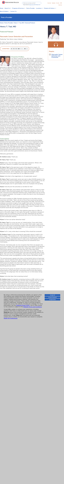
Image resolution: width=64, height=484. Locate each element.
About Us (7, 8)
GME (61, 3)
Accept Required (52, 297)
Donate (57, 3)
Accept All (52, 295)
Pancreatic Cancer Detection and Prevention (57, 56)
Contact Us (13, 11)
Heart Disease (36, 4)
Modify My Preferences (10, 318)
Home (1, 8)
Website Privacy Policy (23, 305)
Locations (39, 8)
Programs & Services (18, 8)
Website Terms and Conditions (32, 307)
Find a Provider (30, 8)
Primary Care (31, 4)
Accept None (52, 299)
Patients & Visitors (49, 8)
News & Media (4, 11)
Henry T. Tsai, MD (19, 23)
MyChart (60, 5)
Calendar (49, 3)
